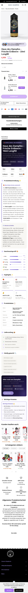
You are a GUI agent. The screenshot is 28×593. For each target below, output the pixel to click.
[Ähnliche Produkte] (11, 452)
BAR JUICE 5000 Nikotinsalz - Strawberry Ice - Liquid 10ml (20, 464)
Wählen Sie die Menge (7, 63)
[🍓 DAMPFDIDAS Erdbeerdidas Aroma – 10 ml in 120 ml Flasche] (16, 431)
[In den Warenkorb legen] (8, 433)
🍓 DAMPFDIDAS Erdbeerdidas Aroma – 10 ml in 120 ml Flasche (17, 437)
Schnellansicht (21, 77)
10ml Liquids (5, 448)
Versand (10, 60)
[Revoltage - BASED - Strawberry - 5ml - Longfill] (6, 431)
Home (2, 8)
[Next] (26, 71)
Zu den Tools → (8, 393)
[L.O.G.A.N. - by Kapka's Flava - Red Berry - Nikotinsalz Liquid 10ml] (7, 456)
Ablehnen (9, 590)
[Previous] (23, 71)
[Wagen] (25, 5)
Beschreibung (4, 136)
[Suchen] (22, 5)
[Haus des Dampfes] (13, 5)
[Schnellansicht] (4, 433)
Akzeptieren (19, 590)
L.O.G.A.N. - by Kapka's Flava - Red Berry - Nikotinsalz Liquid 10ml (7, 464)
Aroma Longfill (22, 448)
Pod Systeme (13, 448)
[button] (2, 5)
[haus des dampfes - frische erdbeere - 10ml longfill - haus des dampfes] (14, 25)
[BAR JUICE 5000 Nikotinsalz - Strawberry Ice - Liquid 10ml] (20, 456)
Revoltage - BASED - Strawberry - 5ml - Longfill (6, 437)
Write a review (14, 128)
